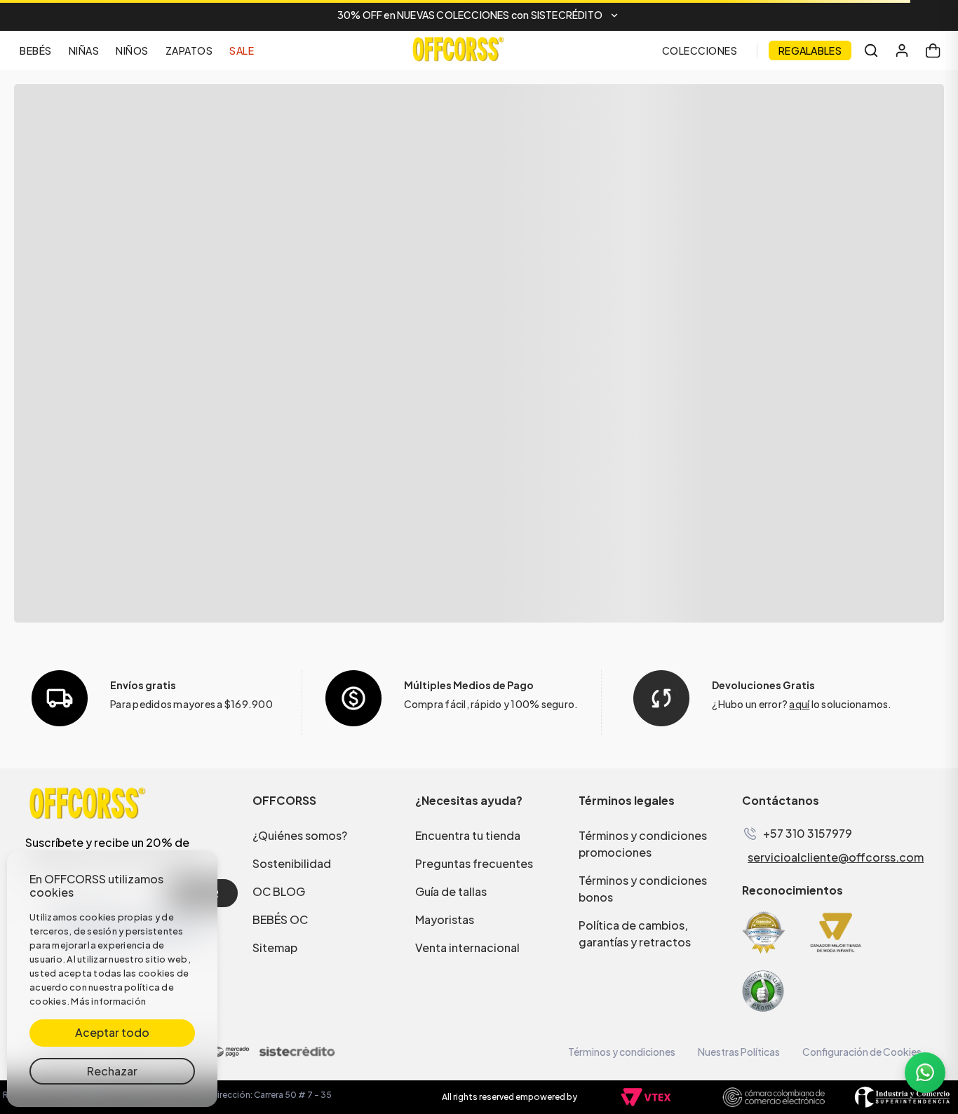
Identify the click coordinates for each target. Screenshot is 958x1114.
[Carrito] (933, 50)
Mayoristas (444, 919)
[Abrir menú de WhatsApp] (925, 1072)
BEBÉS (36, 50)
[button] (479, 15)
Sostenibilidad (291, 863)
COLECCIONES (700, 50)
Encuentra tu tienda (467, 835)
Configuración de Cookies (862, 1051)
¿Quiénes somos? (299, 835)
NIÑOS (132, 50)
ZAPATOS (189, 50)
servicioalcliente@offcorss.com (836, 857)
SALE (241, 50)
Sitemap (274, 947)
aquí (799, 704)
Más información (108, 1001)
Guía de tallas (451, 891)
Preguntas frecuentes (474, 863)
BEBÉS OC (280, 919)
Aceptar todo (112, 1032)
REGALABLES (810, 50)
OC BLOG (278, 891)
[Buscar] (871, 50)
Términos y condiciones (621, 1051)
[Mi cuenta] (902, 50)
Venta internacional (467, 947)
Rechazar (112, 1071)
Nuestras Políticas (739, 1051)
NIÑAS (84, 50)
